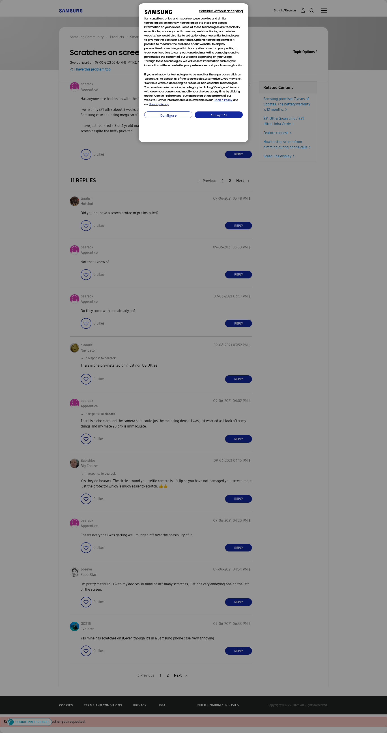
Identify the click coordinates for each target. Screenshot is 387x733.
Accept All (219, 115)
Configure (168, 116)
